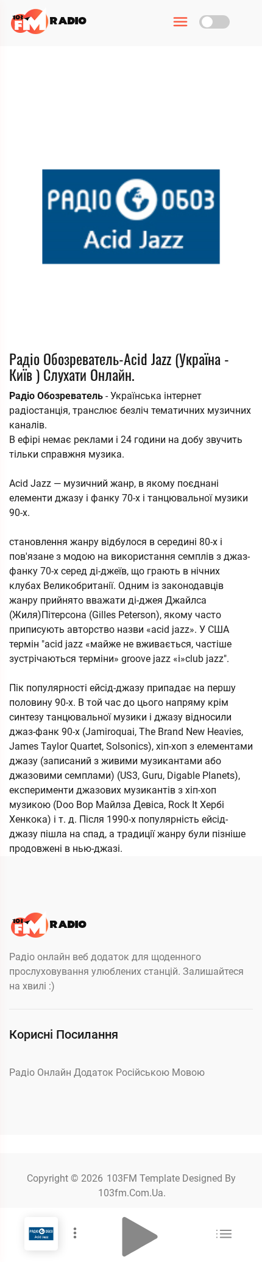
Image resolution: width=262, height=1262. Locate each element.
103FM (123, 1178)
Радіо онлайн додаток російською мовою (107, 1072)
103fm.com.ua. (132, 1193)
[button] (140, 1237)
